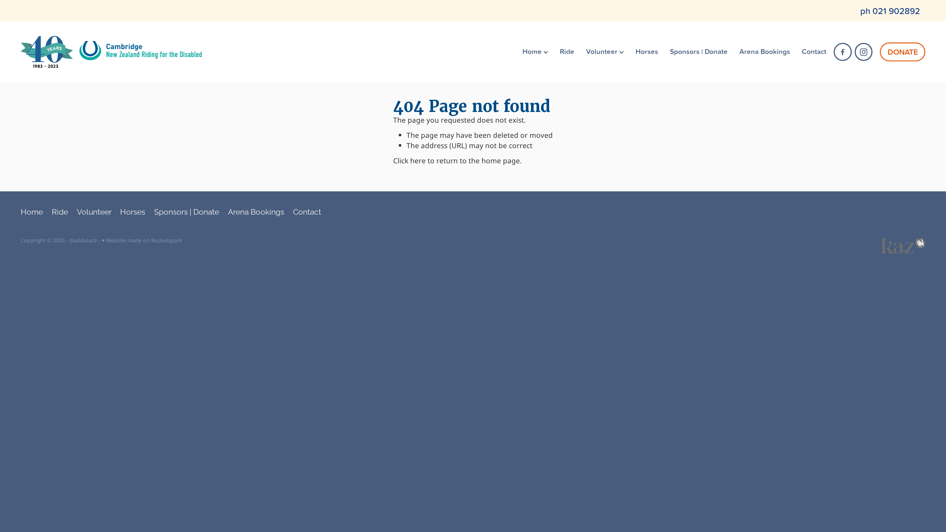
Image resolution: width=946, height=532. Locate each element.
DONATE (903, 51)
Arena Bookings (764, 51)
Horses (647, 51)
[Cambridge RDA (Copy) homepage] (111, 52)
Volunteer (602, 51)
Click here (409, 161)
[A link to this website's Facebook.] (843, 52)
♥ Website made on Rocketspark (142, 240)
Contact (814, 51)
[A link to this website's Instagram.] (864, 52)
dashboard (83, 240)
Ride (567, 51)
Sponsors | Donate (699, 51)
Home (533, 51)
